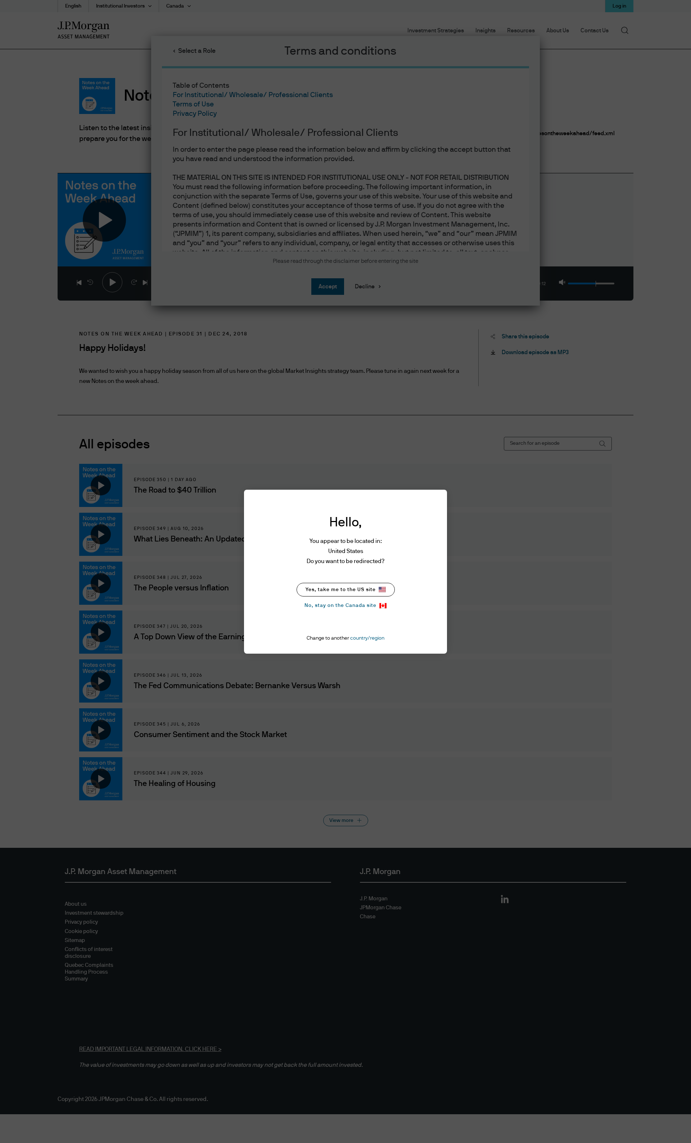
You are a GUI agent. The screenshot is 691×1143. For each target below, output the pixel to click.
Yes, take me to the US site (341, 589)
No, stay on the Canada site (340, 605)
